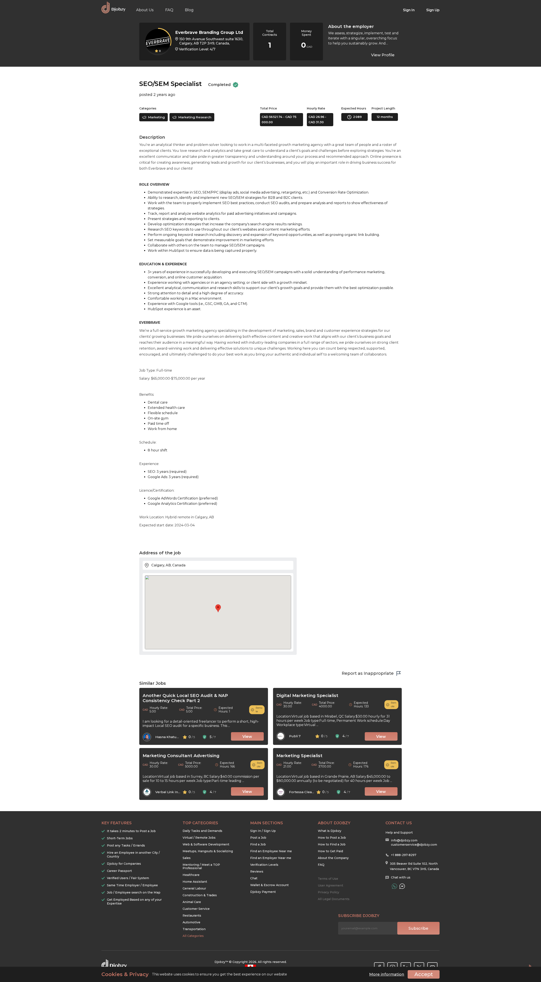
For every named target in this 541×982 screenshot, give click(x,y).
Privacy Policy (328, 892)
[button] (218, 608)
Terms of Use (328, 878)
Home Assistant (195, 881)
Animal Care (192, 902)
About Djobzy (334, 823)
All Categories (193, 936)
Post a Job (258, 837)
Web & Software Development (206, 844)
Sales (187, 858)
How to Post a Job (332, 837)
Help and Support (399, 832)
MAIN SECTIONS (266, 823)
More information (386, 974)
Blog (189, 10)
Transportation (194, 929)
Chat (253, 878)
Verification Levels (264, 864)
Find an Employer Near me (270, 858)
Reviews (256, 871)
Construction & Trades (200, 895)
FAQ (169, 10)
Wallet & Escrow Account (269, 885)
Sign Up (433, 10)
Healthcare (191, 875)
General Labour (194, 888)
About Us (145, 10)
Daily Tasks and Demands (202, 831)
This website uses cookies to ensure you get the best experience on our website (194, 974)
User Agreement (330, 885)
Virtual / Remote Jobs (199, 837)
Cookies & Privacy (125, 974)
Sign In (409, 10)
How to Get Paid (330, 851)
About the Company (333, 858)
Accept (423, 974)
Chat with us (400, 877)
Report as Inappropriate (368, 673)
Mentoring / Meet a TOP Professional (201, 866)
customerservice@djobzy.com (414, 844)
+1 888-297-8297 (403, 854)
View (247, 736)
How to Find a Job (332, 844)
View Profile (383, 55)
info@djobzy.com (404, 840)
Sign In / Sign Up (263, 831)
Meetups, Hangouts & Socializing (208, 851)
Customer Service (196, 908)
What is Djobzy (329, 831)
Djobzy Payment (263, 891)
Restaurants (192, 915)
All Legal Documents (334, 899)
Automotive (191, 922)
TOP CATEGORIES (200, 823)
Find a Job (258, 844)
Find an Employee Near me (271, 851)
